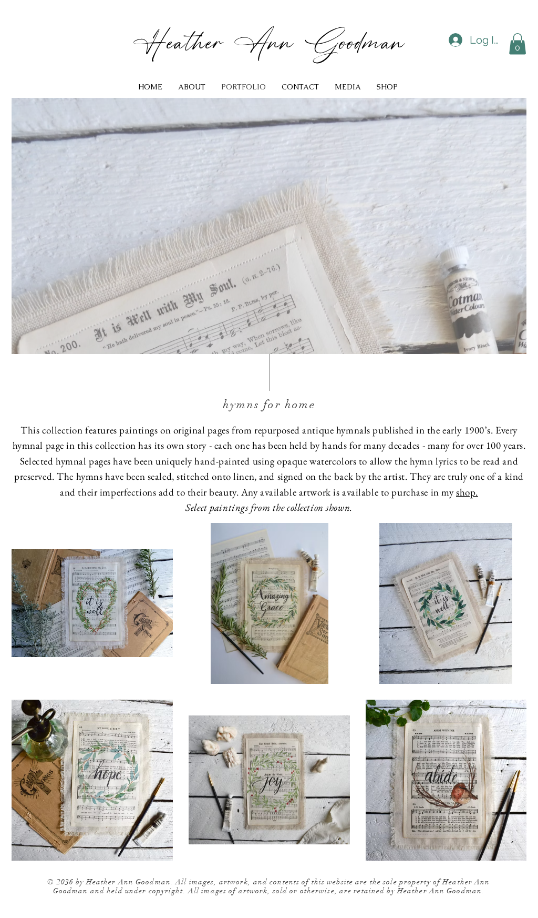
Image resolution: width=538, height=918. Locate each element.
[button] (517, 44)
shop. (467, 492)
